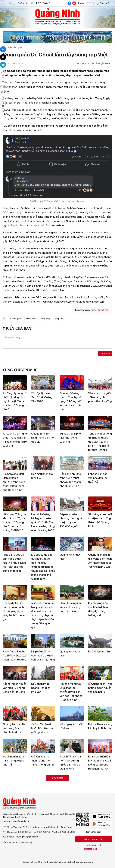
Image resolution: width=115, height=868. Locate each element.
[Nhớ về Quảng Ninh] (100, 641)
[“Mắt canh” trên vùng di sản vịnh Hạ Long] (43, 826)
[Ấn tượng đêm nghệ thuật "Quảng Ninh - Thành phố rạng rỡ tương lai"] (15, 423)
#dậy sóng (45, 318)
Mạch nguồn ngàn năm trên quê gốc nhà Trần (14, 760)
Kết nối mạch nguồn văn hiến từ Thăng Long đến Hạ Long (15, 687)
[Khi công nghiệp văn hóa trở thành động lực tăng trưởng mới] (100, 592)
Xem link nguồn (100, 310)
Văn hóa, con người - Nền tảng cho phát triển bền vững (100, 397)
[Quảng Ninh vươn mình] (72, 641)
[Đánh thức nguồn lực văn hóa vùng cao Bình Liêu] (72, 592)
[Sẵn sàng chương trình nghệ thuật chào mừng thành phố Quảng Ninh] (72, 463)
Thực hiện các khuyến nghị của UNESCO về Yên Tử (71, 841)
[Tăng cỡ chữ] (3, 88)
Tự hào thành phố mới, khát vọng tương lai (70, 437)
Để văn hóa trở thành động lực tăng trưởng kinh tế (43, 760)
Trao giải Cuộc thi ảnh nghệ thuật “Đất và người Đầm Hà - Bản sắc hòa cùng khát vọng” (14, 562)
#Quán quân (15, 318)
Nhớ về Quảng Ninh (99, 651)
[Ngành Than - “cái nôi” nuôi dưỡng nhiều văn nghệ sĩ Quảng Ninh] (72, 746)
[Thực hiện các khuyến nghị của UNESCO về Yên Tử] (72, 826)
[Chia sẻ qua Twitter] (3, 57)
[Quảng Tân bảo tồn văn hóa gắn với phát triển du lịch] (15, 713)
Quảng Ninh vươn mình (70, 653)
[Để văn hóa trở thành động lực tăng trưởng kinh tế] (43, 746)
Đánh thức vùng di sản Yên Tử (14, 794)
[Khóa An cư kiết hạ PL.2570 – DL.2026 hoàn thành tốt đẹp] (15, 641)
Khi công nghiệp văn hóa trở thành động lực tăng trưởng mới (98, 609)
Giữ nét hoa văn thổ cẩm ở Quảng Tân (43, 794)
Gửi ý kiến (105, 353)
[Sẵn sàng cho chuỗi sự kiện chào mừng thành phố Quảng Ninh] (100, 503)
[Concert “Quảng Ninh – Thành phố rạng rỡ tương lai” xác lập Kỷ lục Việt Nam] (72, 382)
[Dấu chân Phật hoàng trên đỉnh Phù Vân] (43, 673)
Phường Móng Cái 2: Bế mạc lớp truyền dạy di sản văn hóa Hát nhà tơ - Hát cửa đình (71, 691)
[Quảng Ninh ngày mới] (72, 544)
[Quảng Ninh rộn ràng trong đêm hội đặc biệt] (43, 423)
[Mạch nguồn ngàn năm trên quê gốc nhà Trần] (15, 746)
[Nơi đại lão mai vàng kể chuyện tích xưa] (100, 713)
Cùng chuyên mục (20, 369)
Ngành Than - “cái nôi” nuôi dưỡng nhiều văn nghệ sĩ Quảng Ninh (70, 762)
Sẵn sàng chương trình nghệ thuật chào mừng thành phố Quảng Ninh (70, 480)
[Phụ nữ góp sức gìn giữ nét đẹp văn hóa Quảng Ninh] (100, 782)
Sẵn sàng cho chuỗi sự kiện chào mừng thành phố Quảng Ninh (100, 520)
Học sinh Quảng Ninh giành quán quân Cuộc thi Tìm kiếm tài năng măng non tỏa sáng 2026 (43, 522)
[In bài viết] (3, 80)
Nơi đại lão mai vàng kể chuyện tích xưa (100, 726)
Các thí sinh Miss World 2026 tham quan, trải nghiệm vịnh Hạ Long (13, 843)
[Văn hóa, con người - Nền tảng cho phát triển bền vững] (100, 382)
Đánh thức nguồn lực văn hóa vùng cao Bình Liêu (70, 607)
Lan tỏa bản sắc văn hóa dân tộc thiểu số (98, 478)
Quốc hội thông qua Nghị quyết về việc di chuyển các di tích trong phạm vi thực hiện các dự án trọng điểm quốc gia (43, 615)
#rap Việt (59, 318)
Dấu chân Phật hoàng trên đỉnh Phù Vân (40, 687)
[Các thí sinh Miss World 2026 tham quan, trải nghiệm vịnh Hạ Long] (15, 826)
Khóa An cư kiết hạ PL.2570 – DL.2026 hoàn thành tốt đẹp (15, 655)
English (81, 3)
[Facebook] (69, 3)
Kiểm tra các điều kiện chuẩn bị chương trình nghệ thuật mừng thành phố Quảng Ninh (14, 482)
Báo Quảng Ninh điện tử (57, 16)
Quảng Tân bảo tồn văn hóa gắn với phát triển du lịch (14, 728)
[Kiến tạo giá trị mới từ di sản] (72, 713)
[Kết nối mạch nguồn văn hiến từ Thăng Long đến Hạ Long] (15, 673)
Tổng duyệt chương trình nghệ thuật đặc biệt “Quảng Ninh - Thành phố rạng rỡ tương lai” (100, 441)
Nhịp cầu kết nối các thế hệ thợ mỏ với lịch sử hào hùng (43, 655)
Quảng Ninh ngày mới (70, 556)
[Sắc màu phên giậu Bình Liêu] (43, 463)
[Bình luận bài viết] (3, 106)
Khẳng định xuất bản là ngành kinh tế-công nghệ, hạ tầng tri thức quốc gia (14, 611)
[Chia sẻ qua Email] (3, 65)
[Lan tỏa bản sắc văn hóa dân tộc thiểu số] (100, 463)
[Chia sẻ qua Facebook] (3, 49)
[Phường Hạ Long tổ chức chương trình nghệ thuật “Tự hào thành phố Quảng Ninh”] (15, 382)
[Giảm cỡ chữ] (3, 97)
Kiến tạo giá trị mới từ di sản (71, 726)
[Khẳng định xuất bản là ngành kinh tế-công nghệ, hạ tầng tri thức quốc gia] (15, 592)
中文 (89, 3)
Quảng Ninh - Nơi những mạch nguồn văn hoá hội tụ (100, 687)
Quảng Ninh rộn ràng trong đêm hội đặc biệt (42, 437)
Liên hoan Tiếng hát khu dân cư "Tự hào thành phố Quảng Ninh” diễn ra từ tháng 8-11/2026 (15, 522)
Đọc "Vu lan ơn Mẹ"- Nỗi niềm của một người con (42, 728)
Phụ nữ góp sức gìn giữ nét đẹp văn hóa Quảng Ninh (100, 796)
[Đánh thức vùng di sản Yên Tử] (15, 782)
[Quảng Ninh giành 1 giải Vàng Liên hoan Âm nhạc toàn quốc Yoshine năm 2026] (100, 544)
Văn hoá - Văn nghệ (12, 47)
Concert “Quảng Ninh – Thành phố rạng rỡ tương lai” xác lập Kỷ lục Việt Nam (71, 401)
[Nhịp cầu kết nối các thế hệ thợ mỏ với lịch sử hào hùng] (43, 641)
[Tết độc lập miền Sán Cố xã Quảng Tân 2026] (43, 382)
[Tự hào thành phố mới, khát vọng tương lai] (72, 423)
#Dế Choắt (31, 318)
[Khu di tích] (100, 826)
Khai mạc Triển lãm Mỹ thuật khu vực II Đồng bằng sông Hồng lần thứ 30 (99, 762)
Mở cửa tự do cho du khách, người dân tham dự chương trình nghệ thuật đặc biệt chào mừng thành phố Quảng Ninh (43, 566)
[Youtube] (74, 3)
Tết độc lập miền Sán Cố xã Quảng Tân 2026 (41, 397)
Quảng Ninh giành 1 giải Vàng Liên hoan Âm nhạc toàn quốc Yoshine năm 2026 (100, 560)
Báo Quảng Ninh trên (85, 63)
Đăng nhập (105, 3)
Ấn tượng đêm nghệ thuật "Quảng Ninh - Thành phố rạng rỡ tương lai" (15, 439)
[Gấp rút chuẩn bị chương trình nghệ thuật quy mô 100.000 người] (72, 503)
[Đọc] (43, 713)
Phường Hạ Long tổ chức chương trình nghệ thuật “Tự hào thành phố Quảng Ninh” (14, 401)
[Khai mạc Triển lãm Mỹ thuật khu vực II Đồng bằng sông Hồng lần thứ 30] (100, 746)
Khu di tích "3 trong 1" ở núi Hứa (100, 839)
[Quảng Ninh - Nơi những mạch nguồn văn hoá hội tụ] (100, 673)
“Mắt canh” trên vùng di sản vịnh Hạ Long (43, 841)
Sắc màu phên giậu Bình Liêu (42, 476)
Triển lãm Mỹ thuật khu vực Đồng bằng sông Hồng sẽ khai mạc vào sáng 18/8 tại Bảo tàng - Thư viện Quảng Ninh (71, 803)
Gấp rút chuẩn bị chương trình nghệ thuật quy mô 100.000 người (71, 520)
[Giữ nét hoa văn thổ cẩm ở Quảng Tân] (43, 782)
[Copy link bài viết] (3, 73)
